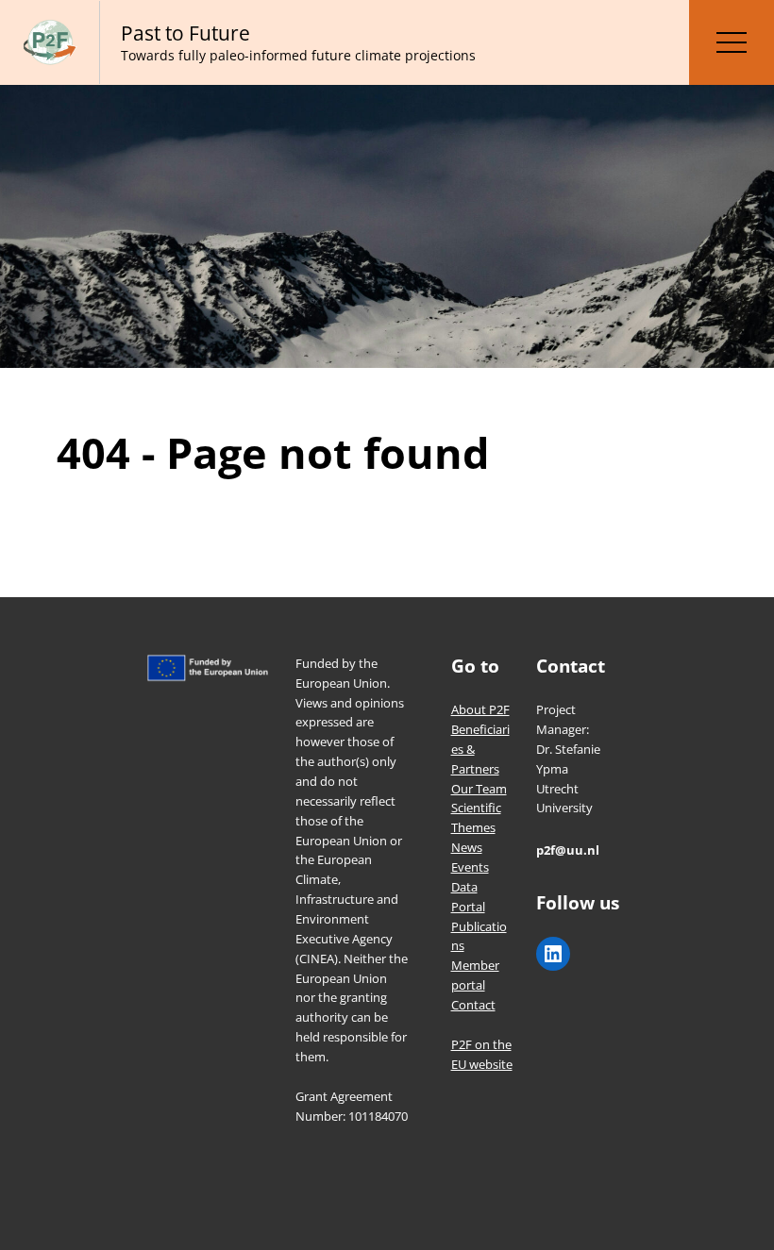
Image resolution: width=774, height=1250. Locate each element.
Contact (473, 1004)
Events (470, 866)
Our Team (479, 788)
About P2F (480, 709)
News (466, 847)
